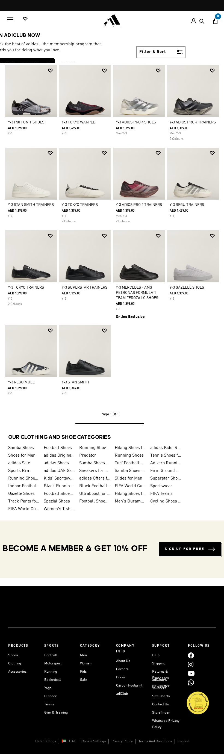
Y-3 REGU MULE (21, 382)
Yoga (48, 688)
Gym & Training (56, 712)
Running (50, 671)
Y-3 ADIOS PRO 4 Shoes (136, 122)
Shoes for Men (22, 455)
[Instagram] (190, 664)
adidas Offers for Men (94, 478)
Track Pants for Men (23, 501)
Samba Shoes (21, 448)
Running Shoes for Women (23, 478)
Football (50, 655)
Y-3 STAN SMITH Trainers (31, 205)
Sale (83, 680)
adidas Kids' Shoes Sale (165, 448)
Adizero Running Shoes (165, 463)
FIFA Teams (161, 494)
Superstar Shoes (165, 478)
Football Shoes (58, 448)
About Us (123, 661)
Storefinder (161, 712)
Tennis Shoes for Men (165, 455)
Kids (83, 671)
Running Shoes (129, 455)
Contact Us (160, 704)
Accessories (17, 671)
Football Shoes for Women (94, 501)
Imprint (183, 741)
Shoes (13, 655)
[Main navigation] (10, 19)
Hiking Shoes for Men (130, 448)
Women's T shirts (59, 509)
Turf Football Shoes (130, 463)
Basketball (52, 680)
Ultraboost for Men (94, 494)
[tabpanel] (112, 249)
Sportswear (161, 486)
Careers (122, 669)
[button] (50, 70)
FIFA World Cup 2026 (130, 486)
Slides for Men (128, 478)
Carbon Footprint (129, 685)
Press (120, 677)
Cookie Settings (94, 741)
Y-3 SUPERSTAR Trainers (84, 287)
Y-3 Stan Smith (75, 382)
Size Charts (161, 696)
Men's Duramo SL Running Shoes (130, 501)
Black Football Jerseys (94, 486)
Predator (87, 455)
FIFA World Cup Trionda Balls (23, 509)
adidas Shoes (56, 463)
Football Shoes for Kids (59, 494)
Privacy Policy (122, 741)
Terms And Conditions (155, 741)
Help (156, 655)
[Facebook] (191, 655)
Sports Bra (18, 471)
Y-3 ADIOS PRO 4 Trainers (193, 122)
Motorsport (52, 663)
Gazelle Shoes (21, 494)
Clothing (14, 663)
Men (83, 655)
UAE (72, 741)
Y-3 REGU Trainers (187, 205)
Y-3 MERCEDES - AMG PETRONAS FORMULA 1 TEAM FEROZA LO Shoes (137, 293)
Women (86, 663)
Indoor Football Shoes (23, 486)
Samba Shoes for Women (94, 463)
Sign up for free (184, 549)
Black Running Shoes (59, 486)
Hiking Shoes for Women (130, 494)
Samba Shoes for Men (130, 471)
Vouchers (159, 688)
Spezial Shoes (57, 501)
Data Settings (45, 741)
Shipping (159, 663)
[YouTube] (191, 673)
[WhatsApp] (191, 682)
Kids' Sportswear (59, 478)
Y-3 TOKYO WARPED (78, 122)
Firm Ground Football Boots (165, 471)
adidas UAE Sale (59, 471)
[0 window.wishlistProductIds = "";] (25, 19)
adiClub (122, 694)
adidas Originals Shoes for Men (59, 455)
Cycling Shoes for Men (165, 501)
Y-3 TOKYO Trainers (80, 205)
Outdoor (50, 696)
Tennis (49, 704)
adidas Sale (19, 463)
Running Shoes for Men (94, 448)
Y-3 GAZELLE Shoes (187, 287)
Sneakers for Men (94, 471)
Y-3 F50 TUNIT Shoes (26, 122)
